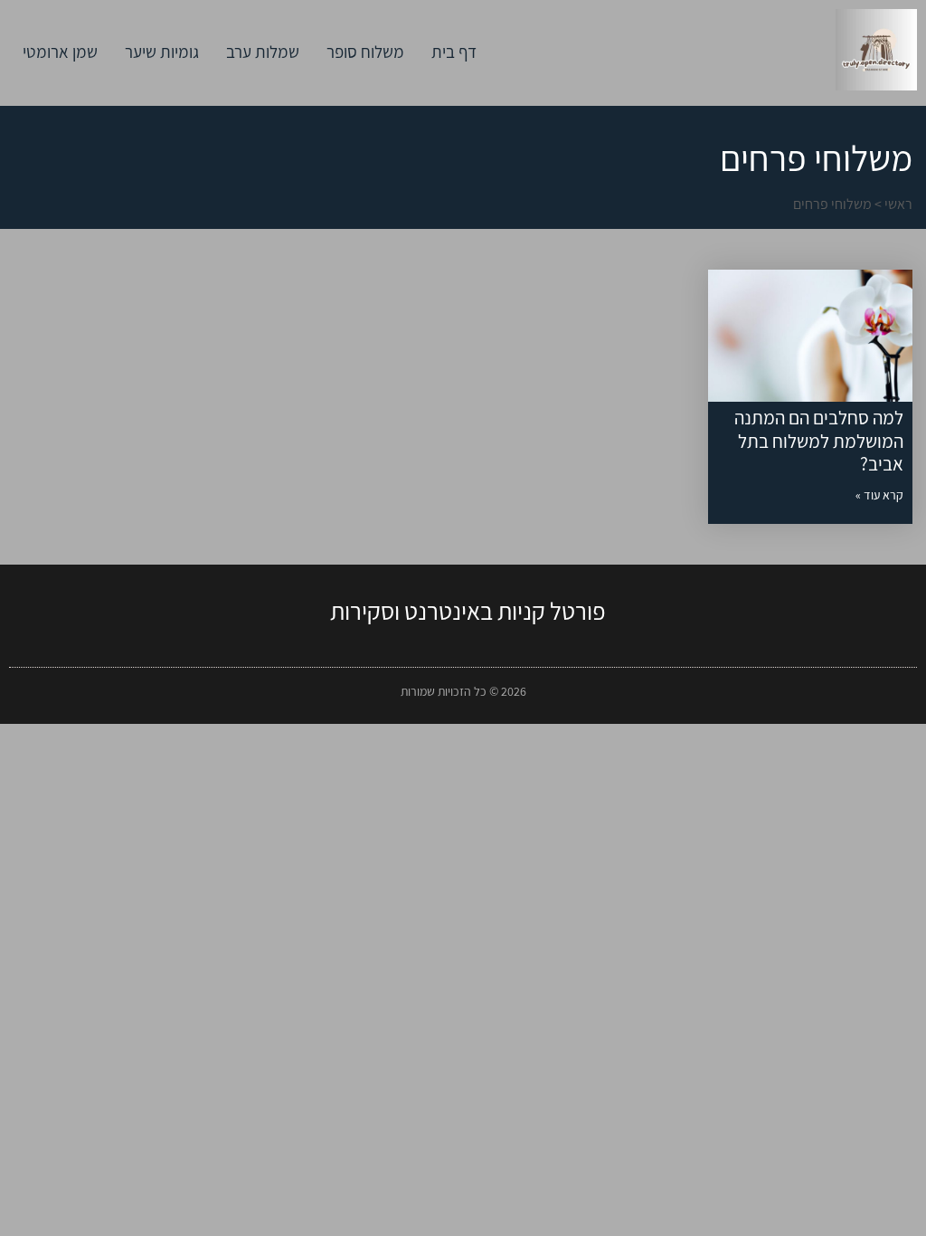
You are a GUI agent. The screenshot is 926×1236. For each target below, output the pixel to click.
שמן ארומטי (60, 51)
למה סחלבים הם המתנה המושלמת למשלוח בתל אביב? (818, 440)
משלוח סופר (365, 51)
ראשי (898, 204)
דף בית (454, 51)
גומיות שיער (162, 51)
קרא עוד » (879, 495)
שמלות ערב (262, 51)
